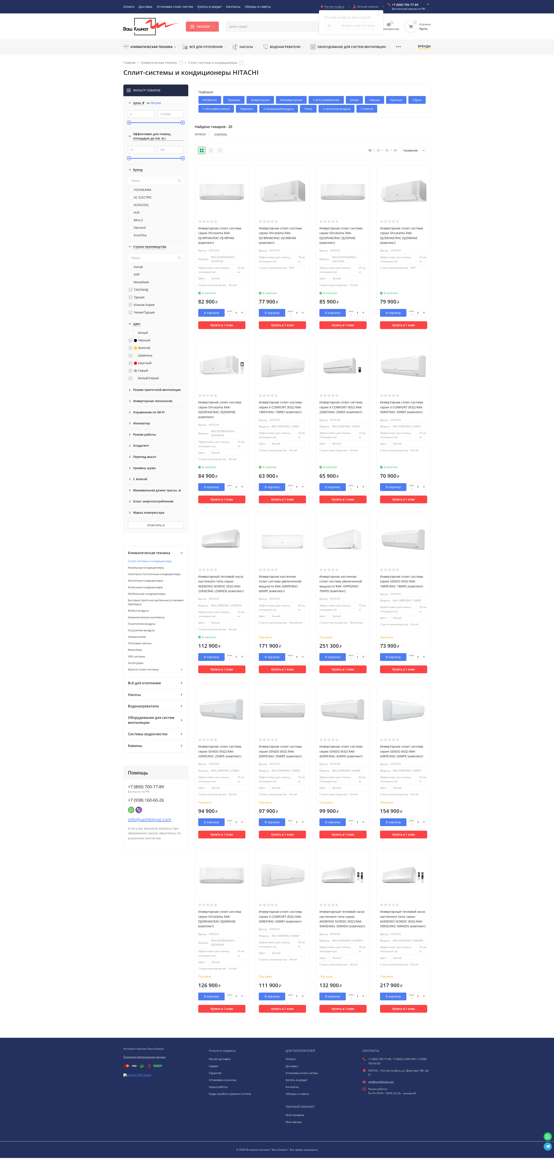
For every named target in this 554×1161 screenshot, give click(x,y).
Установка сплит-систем (302, 1073)
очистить (220, 134)
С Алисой (367, 109)
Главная (129, 62)
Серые (417, 100)
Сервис (213, 1066)
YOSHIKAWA (142, 190)
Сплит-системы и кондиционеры (212, 62)
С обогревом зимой (216, 109)
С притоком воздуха (336, 109)
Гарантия (215, 1073)
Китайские (210, 100)
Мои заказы (294, 1122)
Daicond (140, 227)
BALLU (138, 220)
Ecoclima (140, 235)
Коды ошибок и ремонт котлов (230, 1094)
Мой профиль (295, 1115)
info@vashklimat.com (149, 819)
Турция (139, 297)
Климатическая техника (159, 62)
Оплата (290, 1059)
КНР (137, 274)
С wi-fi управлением (326, 100)
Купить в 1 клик (222, 325)
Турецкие (233, 100)
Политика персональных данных (144, 1057)
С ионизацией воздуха (279, 109)
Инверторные (260, 100)
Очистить (155, 525)
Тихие (308, 109)
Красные (396, 100)
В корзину (211, 313)
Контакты (292, 1087)
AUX (137, 212)
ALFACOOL (141, 205)
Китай (138, 267)
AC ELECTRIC (143, 197)
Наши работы (218, 1087)
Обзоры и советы (297, 1094)
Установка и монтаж (222, 1080)
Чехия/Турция (144, 312)
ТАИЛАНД (141, 290)
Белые (354, 100)
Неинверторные (291, 100)
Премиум (246, 109)
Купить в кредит (297, 1080)
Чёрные (374, 100)
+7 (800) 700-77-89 (405, 5)
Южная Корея (144, 305)
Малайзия (141, 282)
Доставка (292, 1066)
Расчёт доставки (220, 1059)
